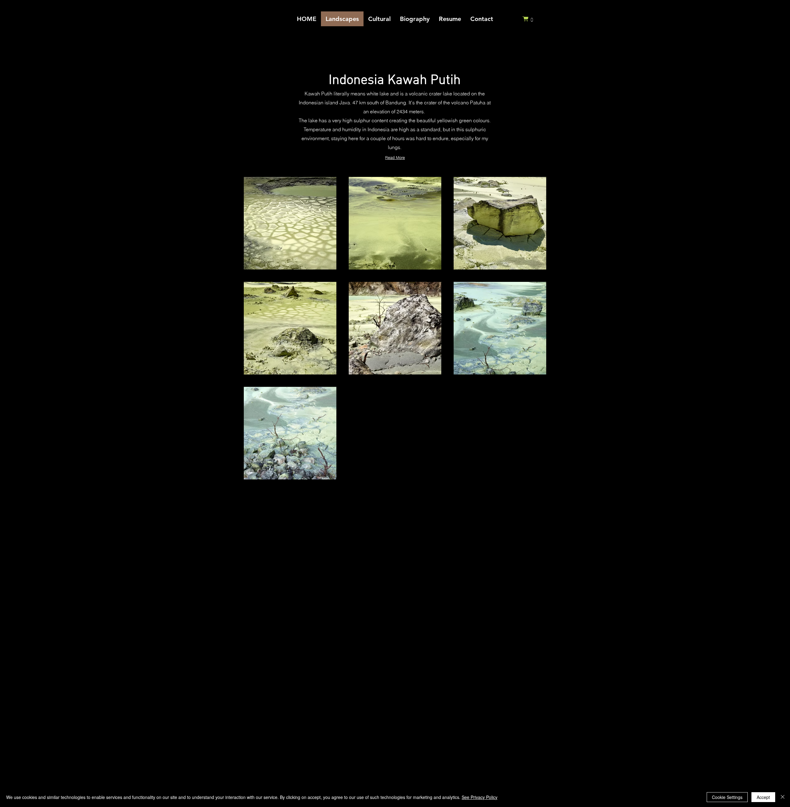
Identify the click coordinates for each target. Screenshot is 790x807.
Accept (763, 797)
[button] (529, 18)
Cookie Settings (727, 797)
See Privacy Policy (479, 797)
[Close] (782, 797)
